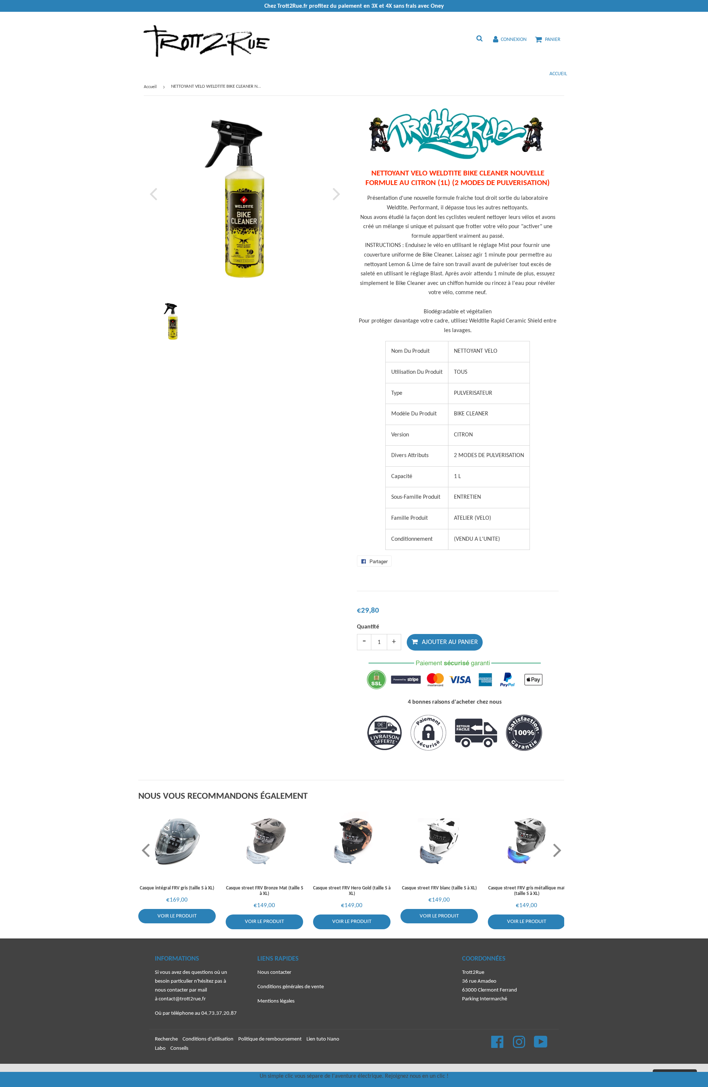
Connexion (514, 39)
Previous (154, 194)
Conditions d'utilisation (208, 1039)
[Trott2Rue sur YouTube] (540, 1046)
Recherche (166, 1039)
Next (334, 194)
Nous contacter (274, 972)
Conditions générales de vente (290, 987)
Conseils (179, 1048)
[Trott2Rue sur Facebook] (498, 1046)
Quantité (368, 627)
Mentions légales (276, 1001)
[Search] (479, 39)
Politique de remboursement (270, 1039)
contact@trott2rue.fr (182, 999)
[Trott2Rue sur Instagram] (519, 1046)
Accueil (558, 74)
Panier (552, 39)
